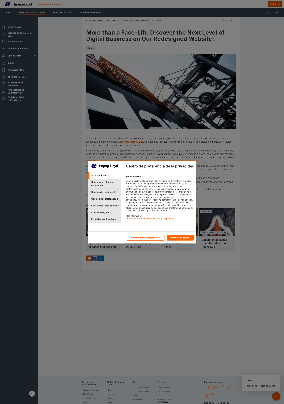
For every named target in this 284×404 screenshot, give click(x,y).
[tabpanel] (159, 198)
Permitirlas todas (180, 237)
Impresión (169, 218)
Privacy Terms (154, 218)
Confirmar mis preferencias (145, 237)
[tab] (104, 175)
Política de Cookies (135, 218)
